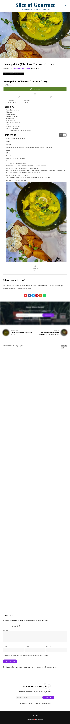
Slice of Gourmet (35, 5)
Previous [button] (63, 346)
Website (48, 646)
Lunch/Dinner (17, 68)
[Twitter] (33, 295)
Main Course (26, 68)
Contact (35, 716)
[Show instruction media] (61, 135)
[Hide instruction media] (64, 135)
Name (5, 646)
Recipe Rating (6, 626)
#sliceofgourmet (31, 286)
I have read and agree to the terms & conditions (35, 319)
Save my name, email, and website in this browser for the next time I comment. (26, 655)
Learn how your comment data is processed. (42, 667)
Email (27, 646)
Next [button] (62, 348)
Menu (65, 6)
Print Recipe (19, 73)
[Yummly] (40, 295)
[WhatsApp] (44, 295)
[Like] (25, 295)
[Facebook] (29, 295)
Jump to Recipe (9, 73)
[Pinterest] (37, 295)
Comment (6, 630)
